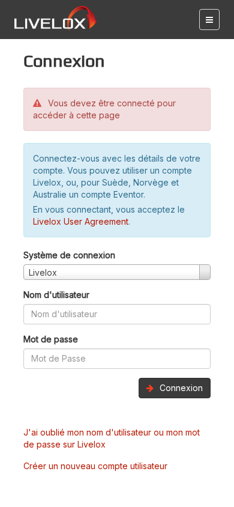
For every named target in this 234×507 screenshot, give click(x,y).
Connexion (180, 388)
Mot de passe (50, 339)
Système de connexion (69, 255)
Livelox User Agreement (80, 221)
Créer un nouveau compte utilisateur (95, 466)
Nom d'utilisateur (56, 295)
